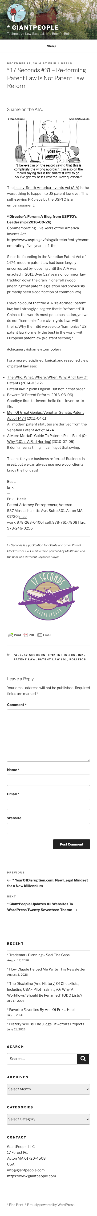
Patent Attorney (20, 505)
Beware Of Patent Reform (28, 395)
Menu (51, 46)
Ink (81, 655)
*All (18, 655)
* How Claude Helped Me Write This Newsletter (46, 969)
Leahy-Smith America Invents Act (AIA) (46, 188)
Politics (77, 659)
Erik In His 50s (62, 655)
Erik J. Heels (60, 63)
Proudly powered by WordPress (50, 1205)
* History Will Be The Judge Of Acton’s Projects (45, 1024)
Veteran (65, 505)
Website (14, 818)
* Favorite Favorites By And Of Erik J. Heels (42, 1010)
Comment (17, 705)
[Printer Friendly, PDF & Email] (30, 635)
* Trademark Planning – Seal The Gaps (38, 955)
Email (13, 794)
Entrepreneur (46, 505)
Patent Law (25, 659)
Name (13, 770)
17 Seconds (14, 545)
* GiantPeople (33, 27)
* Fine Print (15, 1205)
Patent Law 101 (52, 659)
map (23, 516)
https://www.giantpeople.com (31, 1176)
